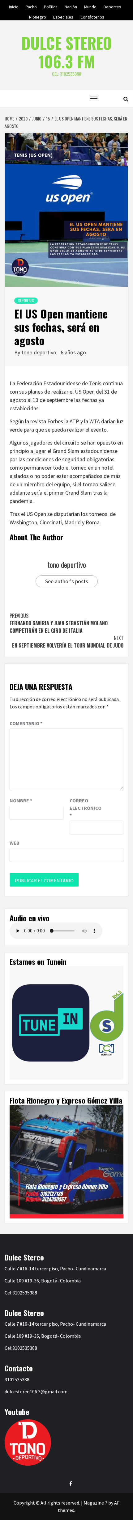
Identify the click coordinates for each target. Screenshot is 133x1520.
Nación (71, 6)
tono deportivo (39, 352)
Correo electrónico (85, 807)
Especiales (63, 16)
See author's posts (66, 581)
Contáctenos (92, 16)
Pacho (31, 6)
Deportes (112, 6)
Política (51, 6)
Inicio (14, 6)
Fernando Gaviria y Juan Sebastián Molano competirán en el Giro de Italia (59, 623)
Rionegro (37, 16)
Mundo (90, 6)
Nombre (21, 800)
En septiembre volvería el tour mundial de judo (67, 641)
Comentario (26, 723)
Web (14, 843)
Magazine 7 (95, 1503)
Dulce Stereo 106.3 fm (66, 52)
